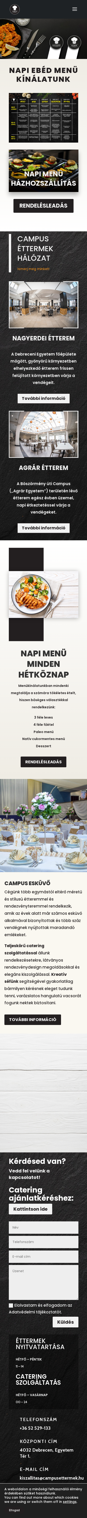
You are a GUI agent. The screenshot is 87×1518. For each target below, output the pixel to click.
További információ (43, 398)
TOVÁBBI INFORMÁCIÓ (32, 1019)
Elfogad (14, 1510)
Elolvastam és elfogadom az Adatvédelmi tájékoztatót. (40, 1308)
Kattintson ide (30, 1209)
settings (70, 1502)
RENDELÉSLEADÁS (43, 205)
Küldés (65, 1322)
